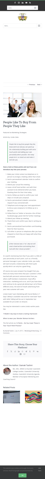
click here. (39, 469)
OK (22, 475)
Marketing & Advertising (32, 331)
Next (38, 85)
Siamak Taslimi (9, 331)
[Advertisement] (22, 52)
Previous (32, 85)
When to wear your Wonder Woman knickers (18, 318)
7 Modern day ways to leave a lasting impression (20, 314)
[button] (4, 396)
